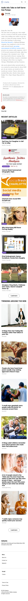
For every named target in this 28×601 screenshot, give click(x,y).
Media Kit (4, 563)
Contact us (4, 560)
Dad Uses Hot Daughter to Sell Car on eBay (13, 142)
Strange (4, 137)
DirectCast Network (7, 42)
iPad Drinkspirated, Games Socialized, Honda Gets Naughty (13, 257)
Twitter (3, 574)
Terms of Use (5, 582)
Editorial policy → (19, 99)
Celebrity (4, 281)
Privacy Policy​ (5, 585)
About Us (4, 557)
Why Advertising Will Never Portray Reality (11, 228)
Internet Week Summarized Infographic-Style (11, 171)
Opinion (4, 223)
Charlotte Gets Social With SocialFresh (11, 199)
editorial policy (17, 86)
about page (5, 88)
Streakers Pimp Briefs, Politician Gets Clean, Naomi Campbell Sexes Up (13, 286)
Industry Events (6, 166)
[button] (25, 2)
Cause (4, 252)
